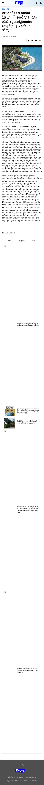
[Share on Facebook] (28, 40)
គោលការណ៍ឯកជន (31, 777)
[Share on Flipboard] (36, 40)
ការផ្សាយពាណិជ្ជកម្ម (19, 777)
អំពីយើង (10, 777)
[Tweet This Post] (32, 40)
